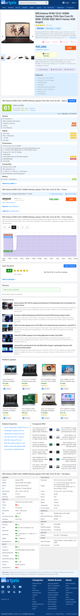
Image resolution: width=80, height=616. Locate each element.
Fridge (34, 602)
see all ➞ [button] (32, 108)
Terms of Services (71, 614)
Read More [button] (73, 37)
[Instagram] (2, 591)
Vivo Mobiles (52, 590)
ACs (33, 599)
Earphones (35, 590)
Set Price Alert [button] (71, 194)
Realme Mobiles (52, 588)
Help (67, 595)
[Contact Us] (2, 586)
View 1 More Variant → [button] (9, 202)
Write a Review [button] (70, 266)
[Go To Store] (6, 199)
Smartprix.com (17, 614)
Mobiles (25, 7)
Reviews (10, 7)
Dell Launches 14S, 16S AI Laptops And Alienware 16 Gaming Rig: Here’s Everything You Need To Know (44, 304)
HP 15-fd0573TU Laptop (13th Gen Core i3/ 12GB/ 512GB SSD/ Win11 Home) (67, 410)
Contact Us (69, 592)
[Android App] (20, 591)
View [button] (69, 48)
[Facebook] (8, 586)
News (4, 7)
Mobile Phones (36, 583)
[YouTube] (20, 586)
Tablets (32, 7)
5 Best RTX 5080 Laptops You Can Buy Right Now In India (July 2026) (38, 335)
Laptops (38, 7)
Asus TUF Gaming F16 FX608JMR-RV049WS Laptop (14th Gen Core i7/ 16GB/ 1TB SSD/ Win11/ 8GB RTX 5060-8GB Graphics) (49, 410)
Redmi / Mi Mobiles (54, 585)
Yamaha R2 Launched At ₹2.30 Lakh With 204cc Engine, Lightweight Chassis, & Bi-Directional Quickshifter (43, 346)
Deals (34, 608)
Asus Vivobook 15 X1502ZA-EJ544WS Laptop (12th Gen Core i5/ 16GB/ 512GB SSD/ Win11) (11, 380)
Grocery (34, 606)
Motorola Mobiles (53, 592)
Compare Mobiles (71, 602)
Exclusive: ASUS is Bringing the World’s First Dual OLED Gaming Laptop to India (42, 315)
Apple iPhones (52, 599)
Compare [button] (72, 101)
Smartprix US (5, 599)
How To (18, 7)
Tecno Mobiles (52, 606)
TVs (45, 7)
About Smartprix (71, 583)
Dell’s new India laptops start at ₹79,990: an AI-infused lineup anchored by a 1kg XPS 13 (45, 325)
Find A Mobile (70, 599)
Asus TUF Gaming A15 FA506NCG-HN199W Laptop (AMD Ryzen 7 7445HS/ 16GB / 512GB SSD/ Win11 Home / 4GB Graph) (10, 410)
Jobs (67, 590)
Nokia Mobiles (52, 608)
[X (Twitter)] (14, 586)
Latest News (69, 604)
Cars (33, 588)
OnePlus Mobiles (53, 595)
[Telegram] (8, 591)
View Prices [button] (49, 28)
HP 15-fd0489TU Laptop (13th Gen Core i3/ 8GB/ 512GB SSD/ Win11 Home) (48, 380)
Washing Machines (38, 604)
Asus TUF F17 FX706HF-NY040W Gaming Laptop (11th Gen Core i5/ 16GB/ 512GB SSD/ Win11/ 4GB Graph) (29, 380)
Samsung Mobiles (53, 583)
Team (67, 585)
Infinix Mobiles (52, 602)
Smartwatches (36, 592)
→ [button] (10, 206)
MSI (59, 28)
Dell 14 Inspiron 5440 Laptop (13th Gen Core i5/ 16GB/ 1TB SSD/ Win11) (30, 410)
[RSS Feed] (14, 591)
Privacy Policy (60, 614)
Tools (67, 597)
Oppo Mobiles (52, 597)
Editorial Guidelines (71, 588)
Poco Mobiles (52, 604)
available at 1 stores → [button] (42, 49)
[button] (43, 69)
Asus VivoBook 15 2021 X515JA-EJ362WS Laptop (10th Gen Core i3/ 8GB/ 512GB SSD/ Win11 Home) (68, 380)
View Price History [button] (57, 194)
